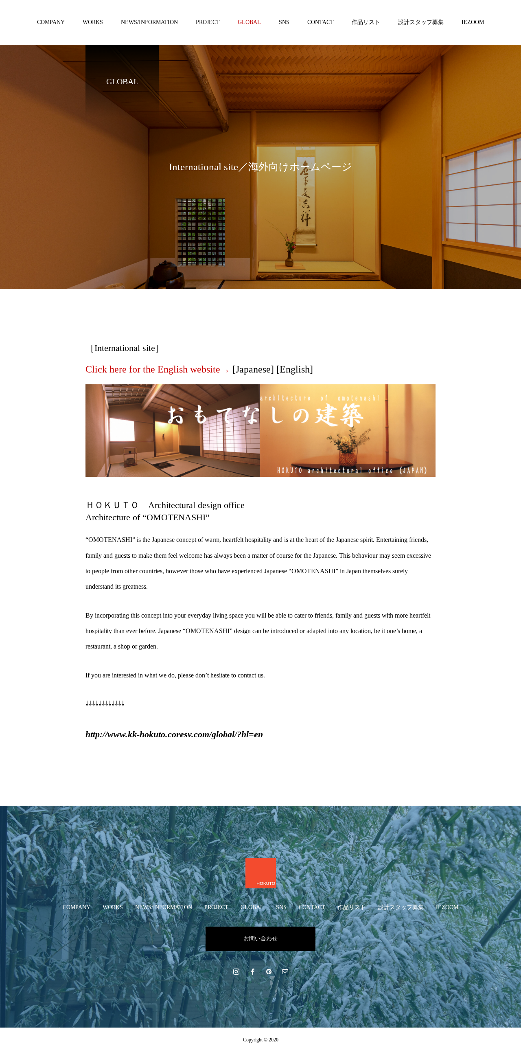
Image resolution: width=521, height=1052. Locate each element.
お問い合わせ (260, 939)
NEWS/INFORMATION (149, 22)
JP (472, 32)
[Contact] (285, 971)
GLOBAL (249, 22)
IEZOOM (473, 22)
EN (486, 32)
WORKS (93, 22)
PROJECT (208, 22)
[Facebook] (252, 971)
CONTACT (320, 22)
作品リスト (366, 22)
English (295, 369)
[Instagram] (236, 971)
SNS (284, 22)
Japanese (253, 369)
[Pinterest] (269, 971)
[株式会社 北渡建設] (260, 873)
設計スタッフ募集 (421, 22)
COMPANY (51, 22)
